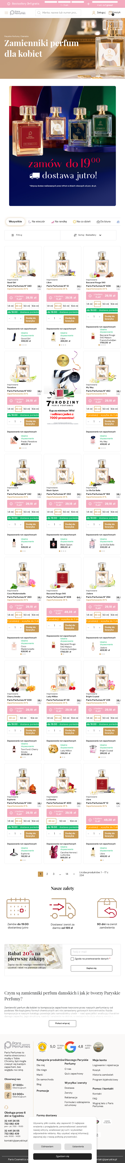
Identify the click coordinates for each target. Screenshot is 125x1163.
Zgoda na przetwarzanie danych (92, 959)
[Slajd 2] (22, 345)
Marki (40, 1075)
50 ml (27, 306)
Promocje (43, 1091)
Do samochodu (45, 1080)
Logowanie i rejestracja (106, 1065)
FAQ (95, 1099)
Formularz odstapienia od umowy (77, 1104)
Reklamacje (71, 1098)
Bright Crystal (106, 751)
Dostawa (69, 1088)
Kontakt (97, 1094)
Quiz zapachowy (74, 1074)
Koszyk (96, 1070)
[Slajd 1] (20, 345)
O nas (68, 1069)
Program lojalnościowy (105, 1080)
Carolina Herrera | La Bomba (68, 854)
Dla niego (42, 1070)
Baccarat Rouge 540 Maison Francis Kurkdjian (108, 337)
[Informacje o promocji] (11, 298)
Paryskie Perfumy (12, 36)
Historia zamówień (103, 1075)
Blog (39, 1084)
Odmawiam (47, 1146)
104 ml (35, 306)
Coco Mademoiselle (27, 647)
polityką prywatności (66, 1137)
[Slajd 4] (26, 345)
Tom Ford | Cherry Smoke (29, 750)
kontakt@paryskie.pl (105, 1159)
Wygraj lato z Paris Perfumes (103, 1105)
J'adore (103, 648)
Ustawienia (78, 1146)
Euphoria (25, 854)
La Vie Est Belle (107, 545)
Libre (62, 339)
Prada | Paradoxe (29, 442)
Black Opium (66, 545)
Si (22, 545)
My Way (103, 442)
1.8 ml (10, 306)
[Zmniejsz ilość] (9, 318)
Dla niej (41, 1065)
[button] (15, 221)
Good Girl (25, 339)
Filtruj (19, 235)
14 (67, 874)
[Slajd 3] (24, 345)
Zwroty (68, 1093)
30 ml (18, 306)
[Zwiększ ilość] (21, 318)
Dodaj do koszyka (31, 319)
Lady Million (66, 751)
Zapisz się (91, 968)
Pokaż (62, 1023)
